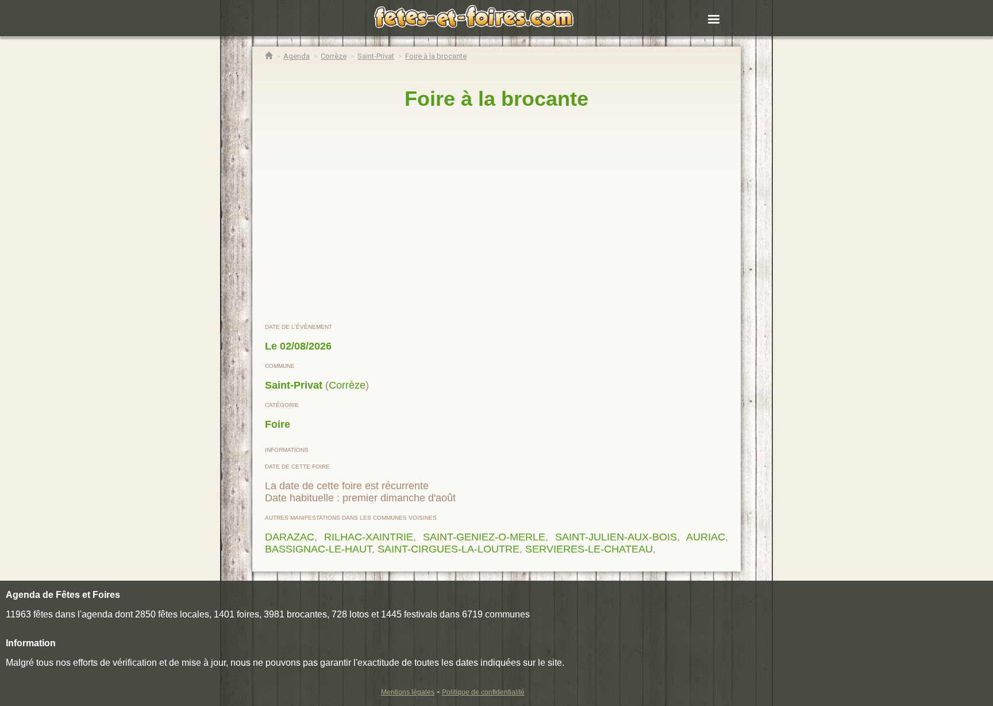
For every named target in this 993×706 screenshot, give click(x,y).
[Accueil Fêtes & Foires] (268, 56)
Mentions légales (407, 692)
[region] (496, 217)
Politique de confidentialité (483, 692)
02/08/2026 (306, 346)
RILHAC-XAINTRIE (368, 537)
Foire (277, 424)
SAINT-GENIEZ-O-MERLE (484, 537)
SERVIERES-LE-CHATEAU (589, 549)
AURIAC (705, 537)
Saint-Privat (293, 385)
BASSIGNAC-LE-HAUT (318, 549)
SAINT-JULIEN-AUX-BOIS (616, 537)
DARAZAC (289, 537)
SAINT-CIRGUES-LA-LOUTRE (448, 549)
